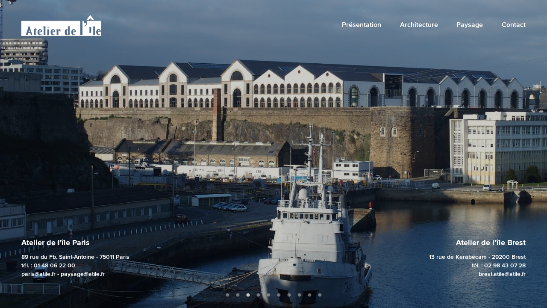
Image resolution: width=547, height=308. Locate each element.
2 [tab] (237, 295)
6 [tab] (278, 295)
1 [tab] (227, 295)
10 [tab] (319, 295)
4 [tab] (258, 295)
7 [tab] (289, 295)
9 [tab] (309, 295)
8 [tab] (299, 295)
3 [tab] (248, 295)
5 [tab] (268, 295)
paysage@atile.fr (83, 273)
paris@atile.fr (38, 273)
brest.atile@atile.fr (502, 273)
